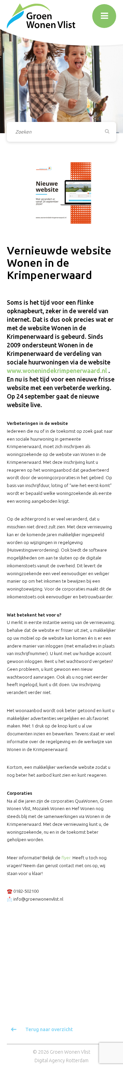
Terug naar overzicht (49, 1029)
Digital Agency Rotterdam (61, 1060)
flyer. (66, 857)
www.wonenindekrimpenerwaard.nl (57, 370)
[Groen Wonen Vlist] (41, 15)
